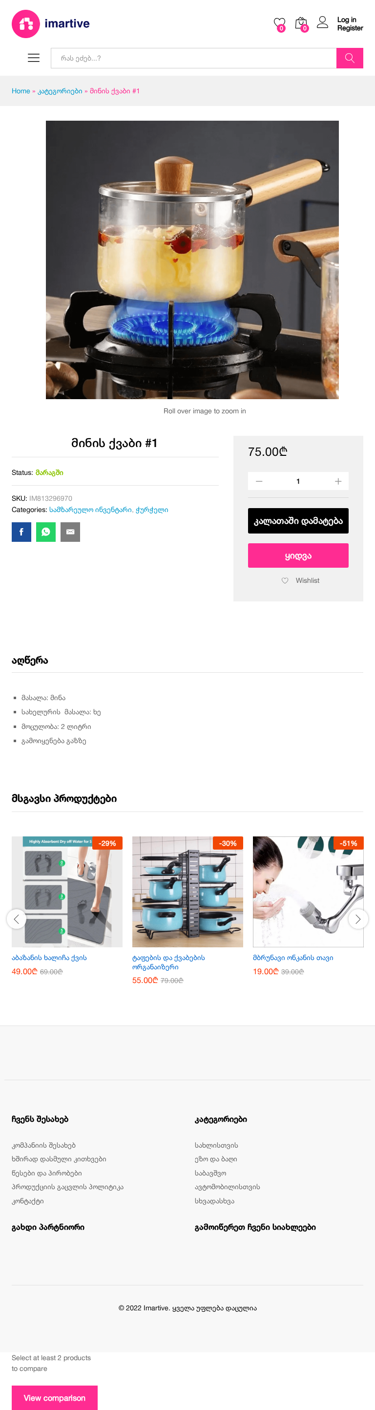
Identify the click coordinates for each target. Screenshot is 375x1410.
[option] (67, 912)
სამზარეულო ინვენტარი (90, 509)
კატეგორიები (60, 90)
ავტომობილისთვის (227, 1186)
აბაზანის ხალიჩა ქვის (49, 957)
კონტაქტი (28, 1200)
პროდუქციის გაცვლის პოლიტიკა (68, 1186)
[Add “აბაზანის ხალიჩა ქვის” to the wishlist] (78, 941)
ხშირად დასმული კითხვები (59, 1158)
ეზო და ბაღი (216, 1158)
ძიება (349, 58)
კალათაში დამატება (298, 520)
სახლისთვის (216, 1145)
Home (21, 90)
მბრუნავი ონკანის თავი (293, 957)
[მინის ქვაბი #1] (21, 532)
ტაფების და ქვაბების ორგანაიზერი (168, 961)
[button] (56, 941)
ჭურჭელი (152, 509)
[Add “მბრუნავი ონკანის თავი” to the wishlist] (320, 941)
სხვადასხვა (214, 1200)
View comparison (54, 1397)
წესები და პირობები (47, 1173)
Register (350, 28)
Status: (22, 472)
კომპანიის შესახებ (44, 1145)
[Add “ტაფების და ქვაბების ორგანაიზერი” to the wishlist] (199, 941)
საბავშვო (210, 1173)
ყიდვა (298, 555)
